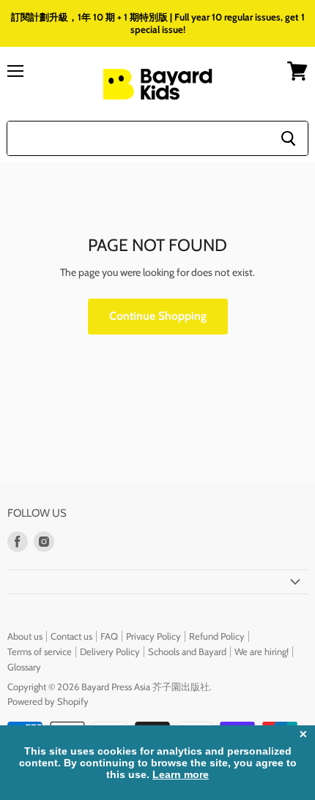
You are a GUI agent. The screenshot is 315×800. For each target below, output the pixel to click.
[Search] (288, 138)
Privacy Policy (153, 636)
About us (24, 636)
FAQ (109, 636)
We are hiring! (261, 651)
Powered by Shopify (48, 701)
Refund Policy (217, 636)
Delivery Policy (110, 651)
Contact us (71, 636)
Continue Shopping (158, 316)
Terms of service (39, 651)
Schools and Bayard (187, 651)
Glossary (24, 667)
